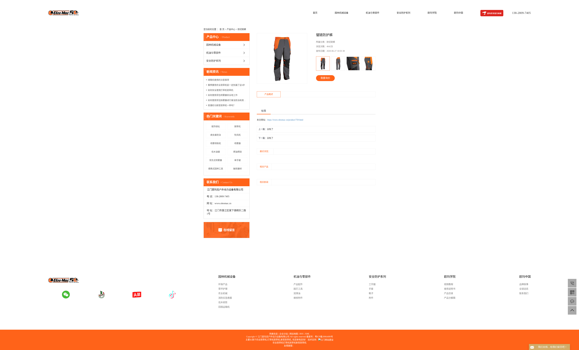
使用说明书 (449, 289)
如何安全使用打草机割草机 (220, 90)
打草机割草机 (273, 340)
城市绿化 (215, 126)
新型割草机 (286, 340)
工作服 (372, 284)
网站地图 (294, 334)
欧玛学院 (432, 13)
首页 (315, 13)
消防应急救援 (225, 298)
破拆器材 (237, 169)
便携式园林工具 (215, 169)
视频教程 (448, 284)
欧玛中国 (458, 13)
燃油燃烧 (237, 152)
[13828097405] (572, 283)
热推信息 (273, 334)
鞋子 (371, 293)
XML (307, 334)
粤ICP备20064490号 (324, 337)
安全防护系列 (403, 13)
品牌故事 (523, 284)
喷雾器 (237, 143)
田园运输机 (224, 307)
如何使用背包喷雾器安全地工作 (222, 95)
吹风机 (237, 135)
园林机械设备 (341, 13)
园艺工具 (298, 289)
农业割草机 (261, 340)
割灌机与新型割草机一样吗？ (221, 105)
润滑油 (297, 293)
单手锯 (237, 160)
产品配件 (298, 284)
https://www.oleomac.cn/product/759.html (285, 120)
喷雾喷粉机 (215, 143)
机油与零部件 (372, 13)
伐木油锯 (215, 152)
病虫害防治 (215, 135)
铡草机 (237, 126)
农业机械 (222, 293)
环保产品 (222, 284)
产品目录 (448, 293)
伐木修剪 (222, 302)
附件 (371, 298)
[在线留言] (572, 301)
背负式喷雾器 (215, 160)
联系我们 (523, 293)
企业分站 (283, 334)
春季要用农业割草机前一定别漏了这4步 (226, 85)
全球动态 (523, 289)
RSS (301, 334)
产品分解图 (449, 298)
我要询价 (325, 78)
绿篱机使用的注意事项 (218, 80)
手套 (371, 289)
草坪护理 (222, 289)
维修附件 (298, 298)
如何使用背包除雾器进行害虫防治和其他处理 (227, 100)
